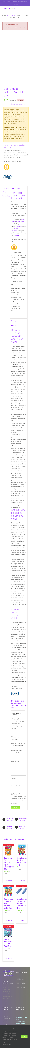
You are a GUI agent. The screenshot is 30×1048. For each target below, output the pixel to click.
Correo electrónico (17, 786)
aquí (10, 1044)
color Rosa (18, 226)
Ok (24, 1036)
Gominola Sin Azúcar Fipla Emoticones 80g (9, 863)
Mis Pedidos (21, 987)
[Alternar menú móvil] (29, 8)
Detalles (9, 880)
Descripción (5, 188)
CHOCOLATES (10, 15)
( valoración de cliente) (18, 104)
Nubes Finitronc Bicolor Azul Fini (8, 942)
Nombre (14, 778)
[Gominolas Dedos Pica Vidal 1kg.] (21, 850)
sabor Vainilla (20, 221)
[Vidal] (8, 177)
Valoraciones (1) (5, 197)
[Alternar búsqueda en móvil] (26, 8)
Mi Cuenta (20, 979)
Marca (4, 192)
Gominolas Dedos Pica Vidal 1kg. (22, 861)
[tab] (5, 188)
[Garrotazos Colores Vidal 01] (15, 58)
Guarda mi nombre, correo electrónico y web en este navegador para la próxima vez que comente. (18, 798)
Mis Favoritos (21, 983)
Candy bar (17, 235)
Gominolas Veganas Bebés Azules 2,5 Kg (22, 903)
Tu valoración (15, 761)
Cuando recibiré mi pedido (7, 1018)
